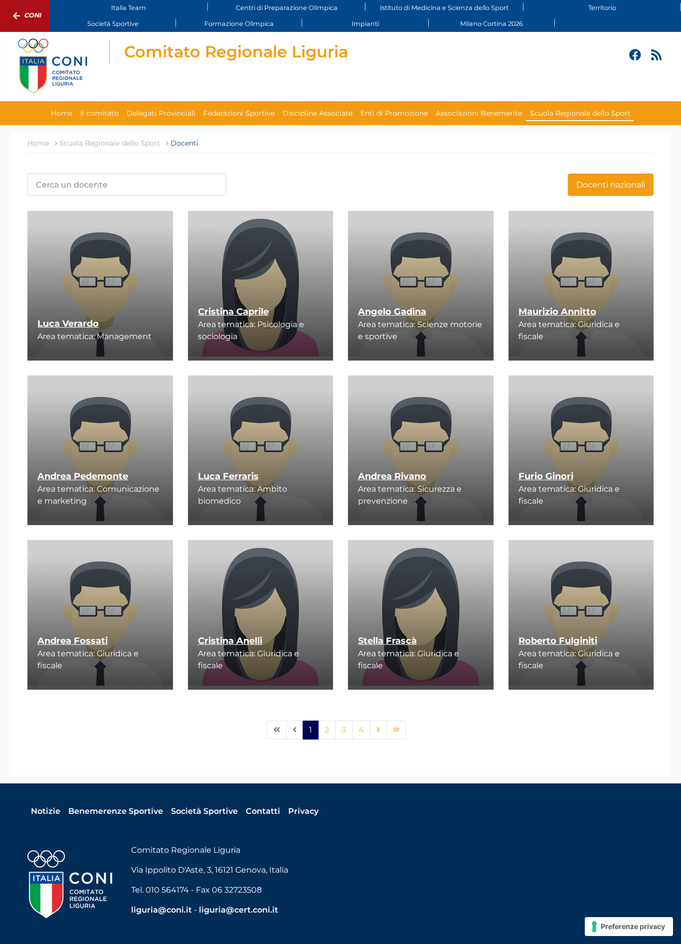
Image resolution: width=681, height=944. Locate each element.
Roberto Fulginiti (557, 640)
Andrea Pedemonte (82, 476)
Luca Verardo (68, 323)
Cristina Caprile (233, 311)
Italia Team (128, 7)
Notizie (45, 811)
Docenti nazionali (610, 184)
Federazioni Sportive (239, 113)
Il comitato (99, 113)
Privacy (303, 811)
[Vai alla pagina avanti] (378, 730)
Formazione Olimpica (239, 23)
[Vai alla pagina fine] (396, 730)
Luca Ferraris (228, 476)
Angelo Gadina (392, 311)
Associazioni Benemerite (479, 113)
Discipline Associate (317, 113)
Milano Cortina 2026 (491, 23)
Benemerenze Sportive (115, 811)
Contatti (263, 811)
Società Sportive (113, 23)
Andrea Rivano (392, 476)
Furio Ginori (545, 476)
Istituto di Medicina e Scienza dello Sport (444, 7)
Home (61, 113)
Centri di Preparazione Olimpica (287, 7)
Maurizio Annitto (557, 311)
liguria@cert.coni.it (238, 910)
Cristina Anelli (230, 640)
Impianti (365, 23)
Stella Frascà (387, 640)
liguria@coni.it (161, 910)
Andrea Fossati (72, 640)
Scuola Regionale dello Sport (580, 113)
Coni (32, 15)
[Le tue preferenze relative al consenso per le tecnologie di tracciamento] (629, 926)
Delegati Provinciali (161, 113)
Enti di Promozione (394, 113)
